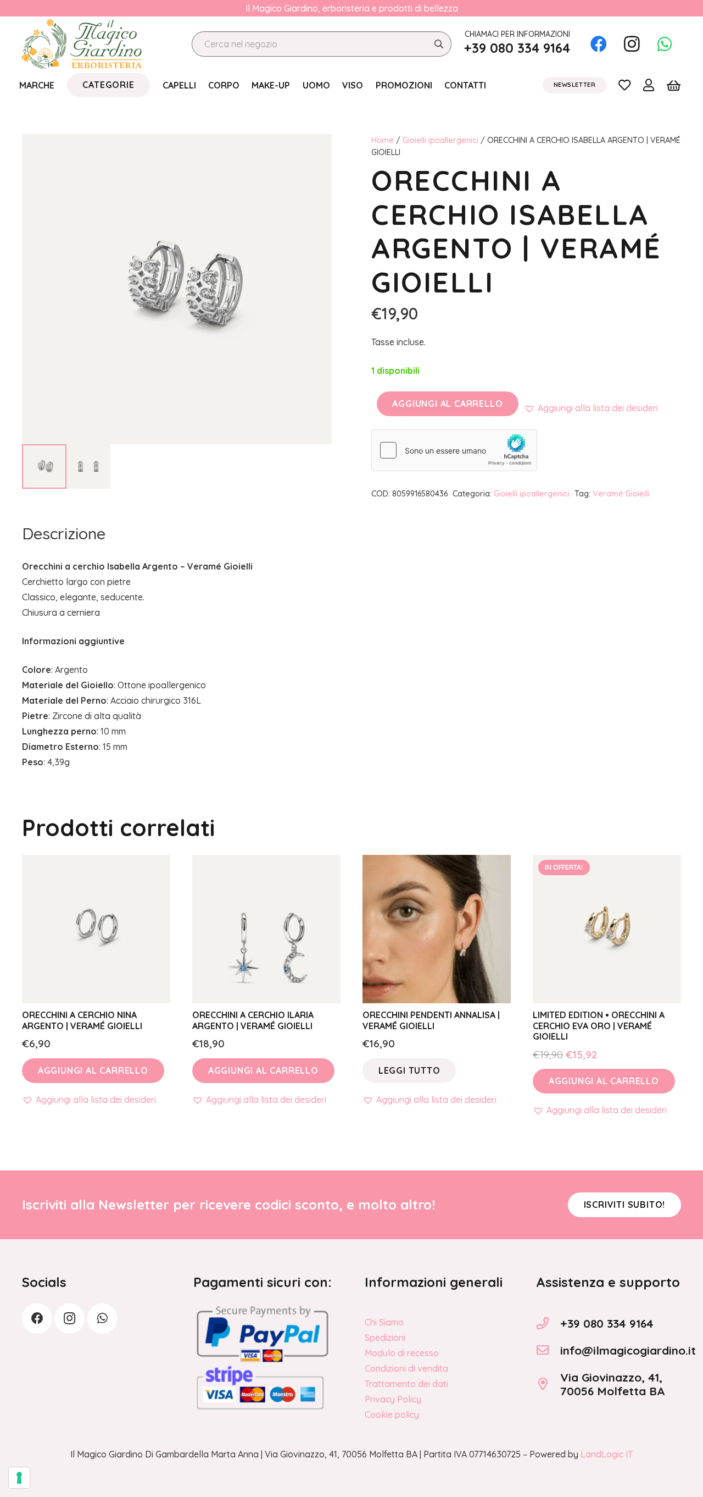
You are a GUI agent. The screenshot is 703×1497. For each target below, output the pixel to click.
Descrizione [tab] (63, 533)
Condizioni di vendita (406, 1368)
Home (382, 140)
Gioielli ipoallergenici (440, 140)
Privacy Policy (393, 1399)
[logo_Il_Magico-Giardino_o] (82, 44)
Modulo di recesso (402, 1352)
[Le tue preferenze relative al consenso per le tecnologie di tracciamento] (19, 1477)
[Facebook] (598, 43)
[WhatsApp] (664, 43)
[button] (591, 408)
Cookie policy (392, 1414)
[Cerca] (438, 44)
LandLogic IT (607, 1454)
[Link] (624, 84)
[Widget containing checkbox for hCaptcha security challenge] (454, 450)
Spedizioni (385, 1337)
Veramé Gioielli (621, 494)
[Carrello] (673, 85)
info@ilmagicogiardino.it (628, 1350)
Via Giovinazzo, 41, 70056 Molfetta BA (612, 1384)
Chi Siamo (384, 1322)
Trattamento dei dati (406, 1383)
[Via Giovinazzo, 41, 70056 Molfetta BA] (548, 1384)
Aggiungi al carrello (447, 403)
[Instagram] (631, 43)
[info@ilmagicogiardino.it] (548, 1350)
